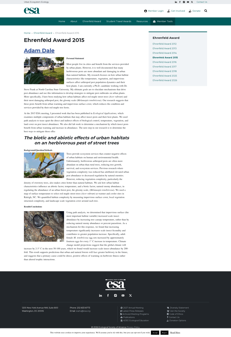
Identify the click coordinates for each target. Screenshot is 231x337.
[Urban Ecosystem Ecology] (32, 11)
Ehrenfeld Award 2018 (165, 71)
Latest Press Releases (132, 311)
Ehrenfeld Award (43, 33)
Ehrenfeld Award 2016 (164, 62)
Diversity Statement (179, 308)
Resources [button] (142, 21)
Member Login (156, 11)
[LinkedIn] (176, 2)
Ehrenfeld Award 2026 (165, 80)
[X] (192, 2)
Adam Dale (39, 50)
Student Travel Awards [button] (118, 21)
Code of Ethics (176, 314)
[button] (162, 21)
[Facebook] (180, 2)
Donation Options (177, 320)
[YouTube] (188, 2)
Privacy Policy (133, 327)
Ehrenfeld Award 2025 (165, 76)
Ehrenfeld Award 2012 (165, 44)
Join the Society (177, 311)
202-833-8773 (83, 308)
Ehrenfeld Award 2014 (165, 53)
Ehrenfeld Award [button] (92, 21)
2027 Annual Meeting (133, 308)
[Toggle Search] (205, 10)
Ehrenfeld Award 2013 (165, 48)
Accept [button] (155, 332)
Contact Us (202, 2)
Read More (175, 332)
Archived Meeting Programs (135, 314)
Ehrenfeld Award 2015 (165, 57)
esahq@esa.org (83, 311)
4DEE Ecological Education (136, 320)
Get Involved (178, 11)
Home (62, 21)
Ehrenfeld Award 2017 (165, 66)
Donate (196, 11)
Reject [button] (164, 332)
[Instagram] (184, 2)
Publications (129, 317)
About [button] (73, 21)
